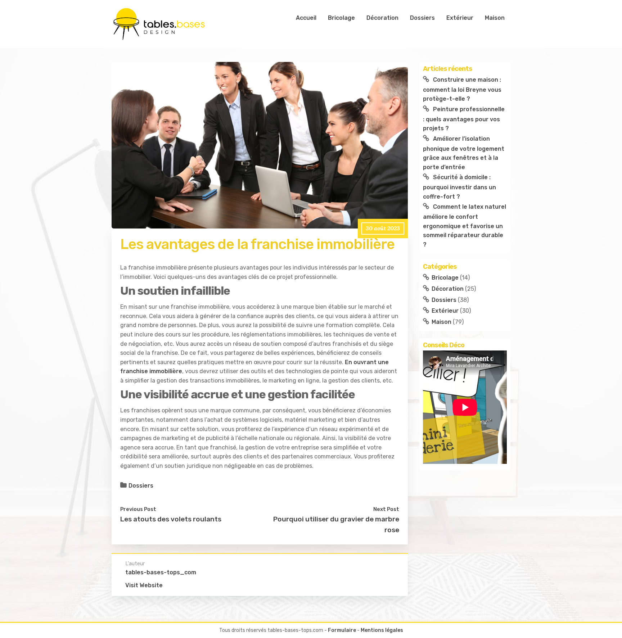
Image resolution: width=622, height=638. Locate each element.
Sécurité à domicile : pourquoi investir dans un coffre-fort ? (459, 187)
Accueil (306, 17)
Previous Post (138, 509)
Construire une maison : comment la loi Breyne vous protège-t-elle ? (462, 89)
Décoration (382, 17)
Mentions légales (382, 630)
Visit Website (144, 585)
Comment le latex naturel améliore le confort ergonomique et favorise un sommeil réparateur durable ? (464, 225)
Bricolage (341, 17)
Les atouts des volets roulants (170, 519)
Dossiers (422, 17)
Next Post (386, 509)
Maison (495, 17)
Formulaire (342, 630)
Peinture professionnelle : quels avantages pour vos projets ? (464, 119)
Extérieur (459, 17)
